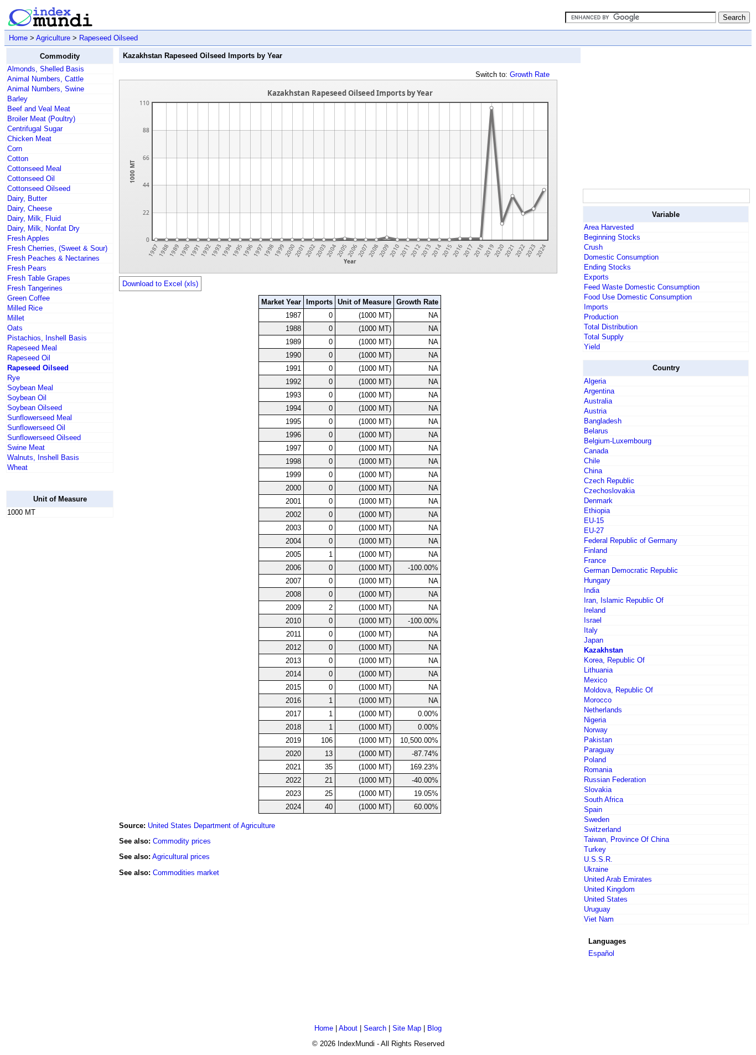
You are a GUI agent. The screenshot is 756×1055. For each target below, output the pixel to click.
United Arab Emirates (618, 879)
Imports (596, 307)
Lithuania (598, 670)
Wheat (17, 467)
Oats (15, 328)
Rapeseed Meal (32, 348)
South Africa (603, 799)
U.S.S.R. (598, 859)
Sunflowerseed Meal (39, 417)
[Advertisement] (50, 692)
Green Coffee (28, 298)
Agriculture (53, 38)
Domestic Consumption (621, 257)
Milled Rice (25, 308)
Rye (13, 378)
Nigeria (595, 720)
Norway (596, 730)
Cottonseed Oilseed (38, 188)
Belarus (596, 431)
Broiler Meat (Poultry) (41, 119)
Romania (598, 770)
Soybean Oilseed (34, 408)
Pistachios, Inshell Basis (47, 338)
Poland (595, 760)
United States (606, 899)
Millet (15, 318)
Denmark (598, 501)
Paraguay (599, 750)
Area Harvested (609, 227)
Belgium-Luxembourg (617, 441)
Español (601, 953)
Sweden (596, 819)
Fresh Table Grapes (38, 278)
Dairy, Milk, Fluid (34, 218)
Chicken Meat (29, 139)
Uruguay (597, 909)
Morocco (598, 700)
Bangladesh (603, 421)
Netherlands (603, 710)
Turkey (595, 849)
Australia (598, 401)
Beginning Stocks (612, 237)
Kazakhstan (603, 650)
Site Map (406, 1028)
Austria (595, 411)
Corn (14, 148)
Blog (434, 1028)
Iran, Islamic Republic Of (624, 600)
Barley (17, 99)
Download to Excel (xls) (160, 284)
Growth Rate (530, 74)
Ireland (594, 610)
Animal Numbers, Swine (45, 89)
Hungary (597, 580)
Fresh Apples (28, 238)
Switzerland (602, 829)
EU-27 (594, 530)
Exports (596, 277)
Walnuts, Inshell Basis (43, 457)
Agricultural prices (181, 856)
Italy (591, 630)
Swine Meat (26, 447)
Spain (593, 809)
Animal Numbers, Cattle (45, 79)
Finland (595, 550)
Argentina (599, 391)
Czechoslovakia (609, 491)
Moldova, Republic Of (618, 690)
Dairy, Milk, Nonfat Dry (43, 228)
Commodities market (186, 872)
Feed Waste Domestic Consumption (642, 287)
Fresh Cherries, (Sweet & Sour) (57, 248)
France (595, 560)
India (591, 590)
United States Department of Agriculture (211, 825)
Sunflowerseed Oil (36, 427)
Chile (592, 461)
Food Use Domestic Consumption (638, 297)
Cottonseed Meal (34, 168)
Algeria (595, 381)
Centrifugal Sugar (35, 129)
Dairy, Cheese (29, 208)
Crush (593, 247)
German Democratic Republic (631, 570)
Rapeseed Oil (28, 358)
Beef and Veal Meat (38, 109)
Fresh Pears (26, 268)
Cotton (17, 158)
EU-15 (594, 520)
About (348, 1028)
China (593, 471)
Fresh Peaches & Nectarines (53, 258)
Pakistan (598, 740)
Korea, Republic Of (614, 660)
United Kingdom (609, 889)
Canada (596, 451)
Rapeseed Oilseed (108, 38)
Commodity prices (182, 841)
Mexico (595, 680)
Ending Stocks (607, 267)
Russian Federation (615, 779)
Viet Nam (599, 919)
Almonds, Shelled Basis (45, 69)
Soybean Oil (26, 398)
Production (601, 317)
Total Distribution (611, 327)
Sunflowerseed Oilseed (44, 437)
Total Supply (604, 337)
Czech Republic (609, 481)
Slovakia (598, 789)
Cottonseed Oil (31, 178)
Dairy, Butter (27, 198)
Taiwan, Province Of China (626, 839)
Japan (593, 640)
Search (375, 1028)
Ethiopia (597, 510)
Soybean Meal (30, 388)
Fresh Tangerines (35, 288)
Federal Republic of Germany (630, 540)
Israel (593, 620)
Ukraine (596, 869)
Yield (592, 347)
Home (18, 38)
